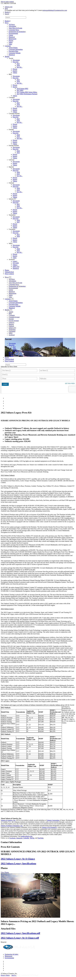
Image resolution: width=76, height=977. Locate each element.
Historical (12, 37)
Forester (11, 319)
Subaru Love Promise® (49, 827)
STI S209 (16, 263)
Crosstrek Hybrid (14, 317)
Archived (12, 335)
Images (15, 71)
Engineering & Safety (11, 954)
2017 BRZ (20, 90)
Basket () (7, 12)
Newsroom (16, 60)
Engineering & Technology (17, 31)
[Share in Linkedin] (6, 398)
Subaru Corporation (53, 820)
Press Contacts (9, 274)
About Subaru (13, 47)
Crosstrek (12, 315)
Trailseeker (12, 329)
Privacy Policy (5, 975)
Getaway (11, 322)
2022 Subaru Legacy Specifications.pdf (20, 933)
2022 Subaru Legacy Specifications (18, 863)
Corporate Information (16, 49)
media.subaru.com (26, 836)
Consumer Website (14, 53)
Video (14, 258)
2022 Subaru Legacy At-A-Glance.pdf (20, 938)
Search (3, 17)
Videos (15, 72)
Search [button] (7, 14)
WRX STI (16, 266)
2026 (18, 65)
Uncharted (12, 331)
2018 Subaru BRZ (22, 88)
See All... (19, 67)
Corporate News (14, 30)
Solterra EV (12, 328)
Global (11, 35)
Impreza (11, 324)
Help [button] (6, 8)
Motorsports (12, 39)
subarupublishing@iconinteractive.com (55, 10)
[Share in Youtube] (6, 403)
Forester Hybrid (14, 321)
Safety (11, 42)
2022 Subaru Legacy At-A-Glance (18, 859)
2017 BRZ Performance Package (27, 94)
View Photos (5, 872)
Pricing (11, 40)
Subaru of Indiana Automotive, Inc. (12, 825)
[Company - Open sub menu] (12, 299)
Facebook (12, 838)
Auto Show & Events (15, 28)
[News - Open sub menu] (10, 277)
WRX (10, 333)
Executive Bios (13, 51)
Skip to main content (7, 1)
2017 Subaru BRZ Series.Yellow (27, 92)
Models (7, 56)
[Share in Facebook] (6, 401)
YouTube (40, 838)
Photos (7, 270)
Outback (11, 326)
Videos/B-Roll (9, 272)
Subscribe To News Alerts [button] (9, 366)
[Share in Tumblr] (6, 406)
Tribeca (15, 265)
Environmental (13, 33)
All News (12, 24)
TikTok (32, 838)
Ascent (11, 312)
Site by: (14, 975)
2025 (18, 136)
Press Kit (15, 62)
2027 (18, 63)
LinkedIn (26, 838)
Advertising (12, 26)
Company (8, 46)
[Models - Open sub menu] (11, 310)
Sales (10, 44)
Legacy (15, 261)
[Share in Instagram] (6, 408)
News (6, 23)
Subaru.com (8, 7)
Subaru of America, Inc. (8, 820)
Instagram (19, 838)
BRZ (10, 313)
